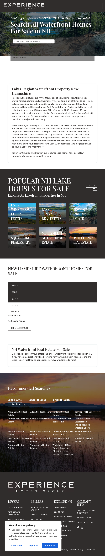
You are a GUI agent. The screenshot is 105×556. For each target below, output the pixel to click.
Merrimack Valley (63, 516)
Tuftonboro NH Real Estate (40, 447)
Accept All (50, 545)
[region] (33, 536)
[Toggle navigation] (99, 6)
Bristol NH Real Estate (41, 418)
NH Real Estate (16, 404)
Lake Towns (15, 399)
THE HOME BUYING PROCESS (16, 520)
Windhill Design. (63, 549)
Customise (16, 545)
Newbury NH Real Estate (83, 433)
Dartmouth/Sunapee (65, 521)
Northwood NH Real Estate (40, 440)
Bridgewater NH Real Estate (18, 420)
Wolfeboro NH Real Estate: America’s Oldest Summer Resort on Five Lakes (62, 450)
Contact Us (90, 549)
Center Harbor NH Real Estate (61, 420)
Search (15, 311)
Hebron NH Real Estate (16, 433)
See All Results (20, 328)
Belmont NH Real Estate (83, 413)
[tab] (15, 400)
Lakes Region (60, 507)
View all (92, 185)
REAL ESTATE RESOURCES (14, 513)
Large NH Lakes (37, 399)
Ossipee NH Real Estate (60, 440)
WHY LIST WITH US (40, 514)
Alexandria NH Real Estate (17, 413)
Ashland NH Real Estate (60, 413)
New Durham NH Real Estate (18, 440)
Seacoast (59, 512)
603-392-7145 (84, 517)
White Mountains (63, 530)
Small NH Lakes (62, 399)
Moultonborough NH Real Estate (62, 433)
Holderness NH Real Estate (40, 433)
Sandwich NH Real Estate (84, 440)
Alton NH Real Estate (40, 412)
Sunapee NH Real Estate (16, 447)
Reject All (33, 545)
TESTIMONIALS (38, 519)
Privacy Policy (77, 549)
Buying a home (15, 507)
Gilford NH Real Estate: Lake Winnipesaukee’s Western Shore (83, 423)
